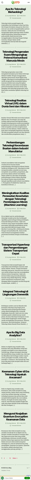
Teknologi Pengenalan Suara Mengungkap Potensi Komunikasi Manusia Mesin (15, 56)
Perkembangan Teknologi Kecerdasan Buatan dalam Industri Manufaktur (15, 147)
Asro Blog (8, 468)
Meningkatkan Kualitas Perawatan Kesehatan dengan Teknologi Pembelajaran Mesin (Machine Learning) (15, 198)
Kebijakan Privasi (5, 470)
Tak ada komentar (16, 18)
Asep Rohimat (12, 15)
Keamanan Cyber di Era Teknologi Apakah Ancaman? (15, 374)
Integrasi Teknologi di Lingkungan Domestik (16, 293)
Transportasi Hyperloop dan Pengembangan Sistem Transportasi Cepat (15, 249)
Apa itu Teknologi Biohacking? (15, 10)
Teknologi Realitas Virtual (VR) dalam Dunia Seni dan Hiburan (15, 103)
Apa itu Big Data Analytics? (15, 334)
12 (10, 458)
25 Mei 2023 (22, 15)
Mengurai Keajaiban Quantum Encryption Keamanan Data (15, 416)
